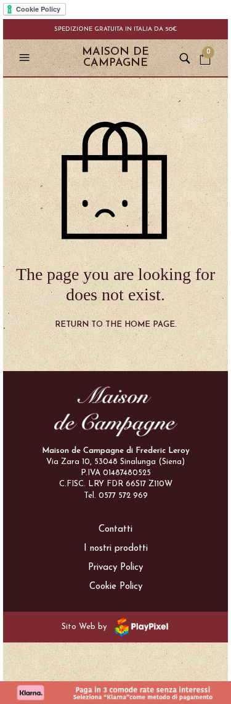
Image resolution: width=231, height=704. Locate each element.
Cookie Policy (115, 586)
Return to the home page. (116, 325)
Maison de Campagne (115, 58)
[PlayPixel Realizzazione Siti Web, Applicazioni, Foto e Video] (139, 626)
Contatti (115, 529)
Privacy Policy (115, 567)
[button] (25, 57)
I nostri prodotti (116, 548)
